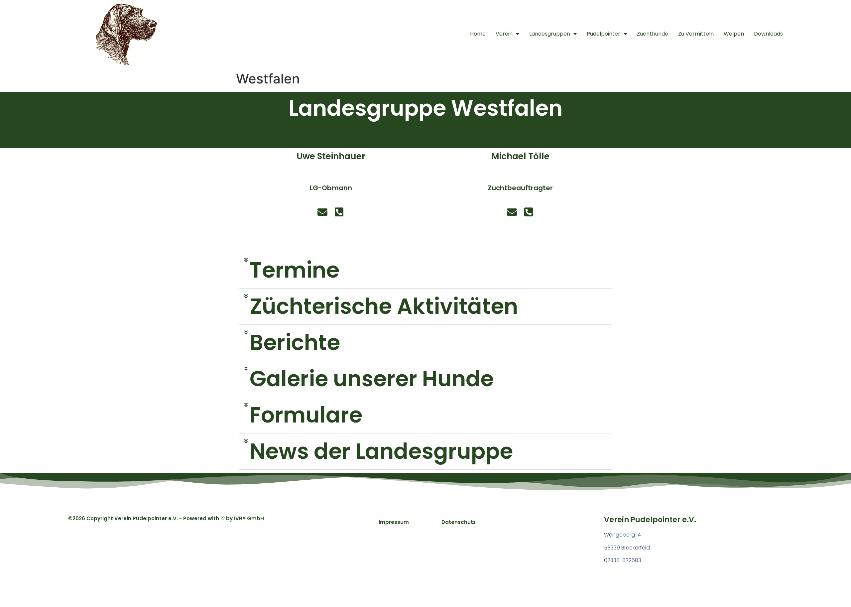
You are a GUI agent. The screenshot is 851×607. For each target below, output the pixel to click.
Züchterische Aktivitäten (384, 306)
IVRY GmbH (249, 518)
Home (478, 34)
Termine (294, 270)
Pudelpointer (603, 34)
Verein (504, 34)
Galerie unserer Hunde (372, 379)
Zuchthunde (652, 34)
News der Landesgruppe (381, 451)
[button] (425, 270)
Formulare (306, 415)
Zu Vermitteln (696, 34)
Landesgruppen (549, 34)
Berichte (295, 342)
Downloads (768, 34)
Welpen (734, 34)
